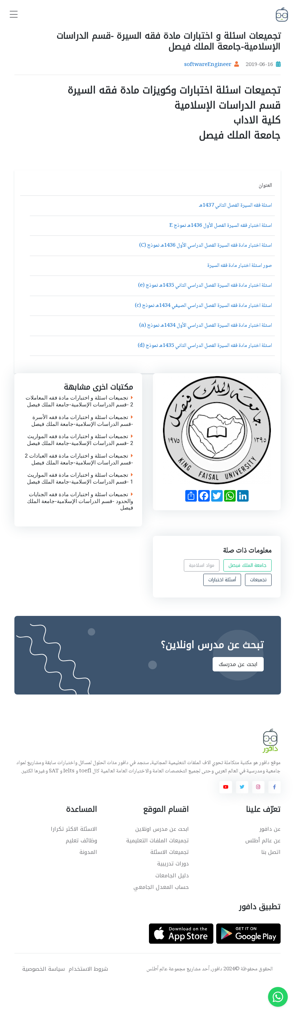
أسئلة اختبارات (222, 579)
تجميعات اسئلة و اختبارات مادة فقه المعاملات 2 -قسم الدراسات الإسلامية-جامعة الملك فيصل (79, 402)
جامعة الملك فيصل (247, 565)
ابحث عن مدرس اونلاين (162, 829)
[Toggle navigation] (14, 14)
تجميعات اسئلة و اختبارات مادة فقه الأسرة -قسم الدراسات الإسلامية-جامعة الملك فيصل (82, 421)
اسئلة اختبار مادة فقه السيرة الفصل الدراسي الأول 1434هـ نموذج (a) (205, 325)
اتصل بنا (271, 852)
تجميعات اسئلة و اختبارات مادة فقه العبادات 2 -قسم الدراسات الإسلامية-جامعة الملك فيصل (78, 459)
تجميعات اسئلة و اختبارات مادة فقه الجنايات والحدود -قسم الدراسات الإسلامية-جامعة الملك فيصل (80, 501)
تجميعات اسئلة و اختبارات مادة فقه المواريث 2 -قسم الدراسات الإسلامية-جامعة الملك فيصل (80, 440)
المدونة (88, 852)
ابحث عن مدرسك (237, 664)
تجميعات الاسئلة (169, 852)
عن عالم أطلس (263, 841)
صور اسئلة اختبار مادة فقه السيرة (239, 265)
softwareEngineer (207, 65)
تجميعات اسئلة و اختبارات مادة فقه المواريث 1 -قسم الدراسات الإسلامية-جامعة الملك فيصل (80, 479)
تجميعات (258, 579)
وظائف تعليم (81, 841)
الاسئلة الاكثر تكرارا (74, 829)
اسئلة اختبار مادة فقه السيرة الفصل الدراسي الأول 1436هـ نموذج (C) (205, 245)
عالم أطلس (157, 969)
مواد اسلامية (202, 565)
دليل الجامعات (172, 875)
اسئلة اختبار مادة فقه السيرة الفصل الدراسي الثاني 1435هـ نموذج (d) (205, 346)
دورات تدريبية (173, 864)
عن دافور (270, 829)
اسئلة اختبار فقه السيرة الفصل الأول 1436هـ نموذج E (220, 225)
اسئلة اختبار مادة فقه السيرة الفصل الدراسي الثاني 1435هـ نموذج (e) (205, 285)
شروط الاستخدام (88, 969)
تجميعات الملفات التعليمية (157, 841)
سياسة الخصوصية (43, 969)
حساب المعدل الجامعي (161, 887)
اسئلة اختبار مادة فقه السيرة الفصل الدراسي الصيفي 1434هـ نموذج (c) (203, 305)
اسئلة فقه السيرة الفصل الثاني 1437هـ (235, 205)
